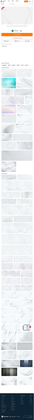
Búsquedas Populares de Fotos (13, 406)
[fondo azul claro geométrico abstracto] (28, 100)
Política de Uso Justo (28, 417)
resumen (13, 64)
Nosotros (21, 400)
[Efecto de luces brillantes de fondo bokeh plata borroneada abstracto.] (8, 166)
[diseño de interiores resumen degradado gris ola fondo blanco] (23, 128)
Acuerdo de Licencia (12, 398)
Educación (2, 402)
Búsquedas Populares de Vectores (13, 403)
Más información (4, 45)
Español (30, 398)
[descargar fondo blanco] (24, 346)
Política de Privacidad (29, 417)
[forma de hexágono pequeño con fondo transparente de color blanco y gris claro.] (8, 118)
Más (3, 1)
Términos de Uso (29, 416)
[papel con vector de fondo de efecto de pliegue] (9, 336)
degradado (27, 64)
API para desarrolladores (3, 404)
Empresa (2, 401)
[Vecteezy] (1, 1)
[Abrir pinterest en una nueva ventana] (14, 416)
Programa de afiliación (13, 401)
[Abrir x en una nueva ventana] (17, 416)
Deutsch (30, 401)
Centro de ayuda (21, 398)
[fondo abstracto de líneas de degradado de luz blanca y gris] (24, 118)
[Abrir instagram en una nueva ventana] (11, 416)
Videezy (2, 400)
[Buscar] (29, 3)
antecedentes (4, 64)
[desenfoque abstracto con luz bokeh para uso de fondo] (8, 108)
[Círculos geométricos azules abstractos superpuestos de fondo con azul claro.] (8, 83)
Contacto (21, 399)
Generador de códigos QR (3, 411)
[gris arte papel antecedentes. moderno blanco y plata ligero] (26, 363)
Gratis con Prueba (17, 34)
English (30, 397)
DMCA (12, 399)
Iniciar (30, 1)
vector (22, 64)
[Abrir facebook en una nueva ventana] (10, 416)
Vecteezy (2, 398)
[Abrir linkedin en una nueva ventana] (13, 416)
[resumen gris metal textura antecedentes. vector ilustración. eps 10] (9, 371)
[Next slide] (30, 65)
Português (30, 400)
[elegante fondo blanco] (24, 83)
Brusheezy (3, 397)
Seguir (21, 31)
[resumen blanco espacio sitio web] (26, 327)
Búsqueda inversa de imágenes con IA (4, 407)
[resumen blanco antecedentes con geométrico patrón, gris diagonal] (9, 354)
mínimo (18, 64)
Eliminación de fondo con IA (3, 409)
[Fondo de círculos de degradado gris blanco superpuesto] (6, 137)
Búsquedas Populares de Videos (13, 409)
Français (30, 402)
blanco (9, 64)
